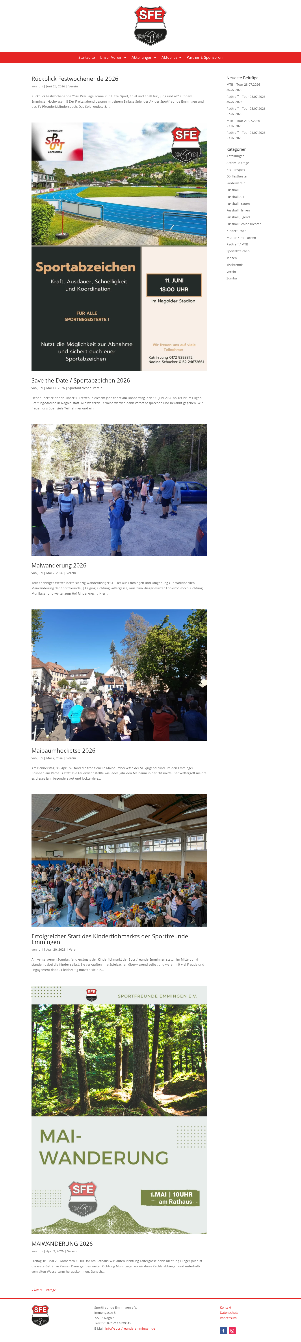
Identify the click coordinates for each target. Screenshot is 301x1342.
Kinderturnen (237, 231)
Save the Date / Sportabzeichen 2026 (81, 380)
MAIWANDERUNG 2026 (62, 1244)
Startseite (86, 58)
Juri (40, 86)
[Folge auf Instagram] (232, 1330)
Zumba (232, 278)
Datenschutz (229, 1312)
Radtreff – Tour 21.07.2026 (246, 132)
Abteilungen (142, 58)
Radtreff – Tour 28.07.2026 (246, 96)
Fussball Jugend (238, 217)
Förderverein (236, 183)
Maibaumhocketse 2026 (63, 750)
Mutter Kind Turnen (241, 238)
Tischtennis (235, 265)
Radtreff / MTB (237, 244)
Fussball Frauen (238, 204)
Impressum (228, 1318)
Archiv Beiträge (238, 163)
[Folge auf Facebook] (223, 1330)
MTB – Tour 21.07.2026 (243, 121)
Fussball (233, 190)
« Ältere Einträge (44, 1290)
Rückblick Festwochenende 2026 (75, 79)
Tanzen (232, 258)
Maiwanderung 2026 (59, 565)
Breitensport (236, 170)
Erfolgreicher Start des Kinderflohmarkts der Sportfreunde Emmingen (110, 939)
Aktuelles (169, 58)
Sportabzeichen (79, 388)
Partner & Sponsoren (205, 58)
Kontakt (225, 1307)
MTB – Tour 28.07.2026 (243, 84)
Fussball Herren (238, 210)
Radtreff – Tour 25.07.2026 (246, 108)
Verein (73, 86)
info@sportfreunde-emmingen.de (130, 1328)
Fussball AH (235, 197)
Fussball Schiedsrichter (244, 224)
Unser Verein (111, 58)
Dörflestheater (237, 176)
